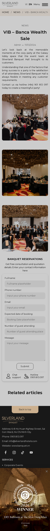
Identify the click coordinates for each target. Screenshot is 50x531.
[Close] (47, 471)
